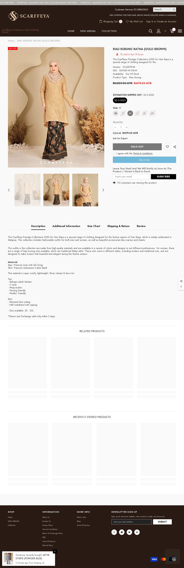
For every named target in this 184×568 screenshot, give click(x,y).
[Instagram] (121, 532)
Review (141, 226)
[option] (56, 107)
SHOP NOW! (51, 2)
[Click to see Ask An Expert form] (172, 556)
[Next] (103, 190)
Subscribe (163, 176)
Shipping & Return (118, 226)
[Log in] (159, 31)
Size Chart (93, 226)
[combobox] (162, 9)
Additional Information (66, 226)
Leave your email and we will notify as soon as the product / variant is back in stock (142, 170)
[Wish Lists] (165, 31)
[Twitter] (137, 532)
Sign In (149, 21)
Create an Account (166, 21)
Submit (162, 521)
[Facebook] (114, 532)
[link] (27, 392)
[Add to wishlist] (167, 146)
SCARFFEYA (129, 67)
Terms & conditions (143, 153)
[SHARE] (173, 146)
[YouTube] (129, 532)
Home (11, 40)
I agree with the (124, 153)
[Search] (164, 9)
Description (38, 226)
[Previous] (9, 190)
